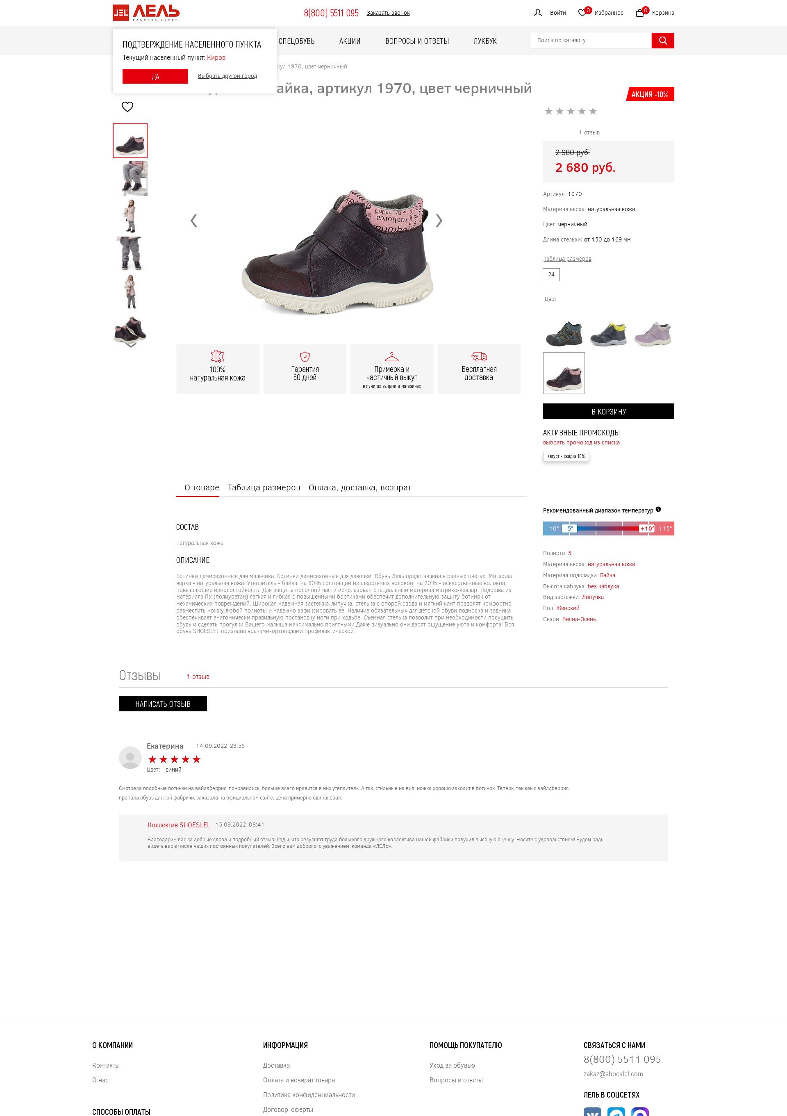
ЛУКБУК (485, 41)
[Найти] (663, 40)
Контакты (106, 1065)
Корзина (659, 11)
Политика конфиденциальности (309, 1094)
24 (551, 274)
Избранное (605, 11)
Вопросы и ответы (417, 41)
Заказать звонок (388, 12)
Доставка (276, 1065)
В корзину (608, 411)
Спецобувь (297, 41)
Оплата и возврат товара (299, 1079)
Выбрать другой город (227, 76)
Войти (558, 12)
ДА (155, 76)
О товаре (201, 487)
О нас (100, 1079)
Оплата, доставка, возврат (360, 487)
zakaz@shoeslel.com (613, 1073)
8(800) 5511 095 (331, 12)
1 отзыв (589, 132)
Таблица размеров (263, 487)
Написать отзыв (163, 703)
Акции (350, 41)
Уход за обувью (452, 1065)
